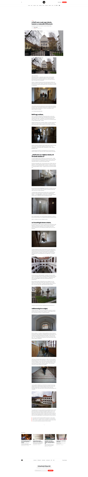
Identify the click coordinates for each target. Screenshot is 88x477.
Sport (52, 5)
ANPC (54, 460)
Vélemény (46, 5)
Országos (34, 5)
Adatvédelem (43, 460)
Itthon (31, 5)
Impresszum (35, 460)
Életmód (50, 5)
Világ (37, 5)
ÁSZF (51, 460)
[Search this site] (21, 2)
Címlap (29, 5)
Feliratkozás (64, 2)
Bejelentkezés (59, 2)
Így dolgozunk (48, 460)
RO (54, 5)
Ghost (66, 460)
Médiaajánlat (39, 460)
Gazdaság (40, 5)
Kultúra (43, 5)
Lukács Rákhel (36, 27)
